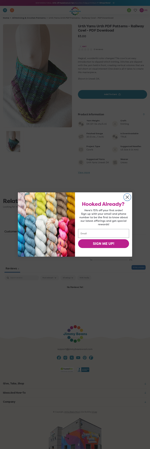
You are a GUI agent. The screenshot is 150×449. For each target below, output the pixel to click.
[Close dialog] (127, 197)
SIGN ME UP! (103, 243)
